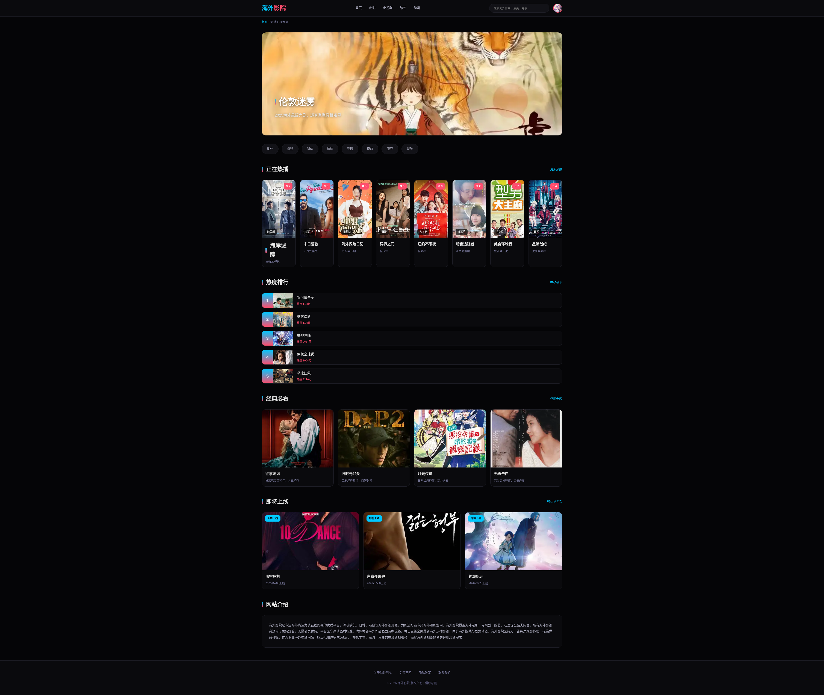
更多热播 (556, 169)
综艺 (403, 8)
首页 (358, 8)
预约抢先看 (554, 501)
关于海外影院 (383, 672)
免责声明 (405, 672)
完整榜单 (556, 282)
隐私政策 (425, 672)
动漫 (417, 8)
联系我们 (444, 672)
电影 (372, 8)
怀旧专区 (556, 399)
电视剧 (387, 8)
